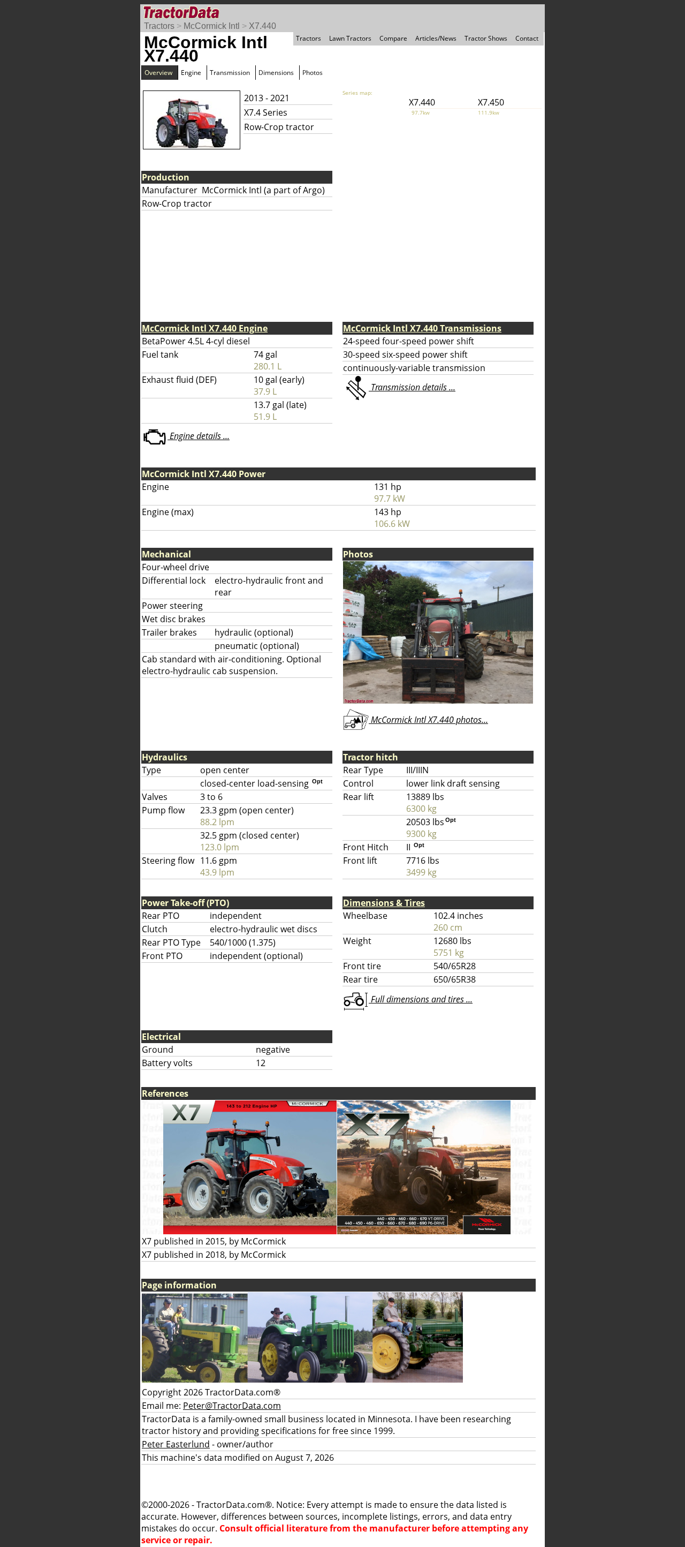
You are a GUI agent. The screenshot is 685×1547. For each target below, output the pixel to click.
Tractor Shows (486, 38)
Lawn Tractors (350, 38)
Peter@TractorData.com (232, 1406)
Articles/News (435, 38)
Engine (191, 72)
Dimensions (276, 72)
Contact (526, 38)
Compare (393, 38)
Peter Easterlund (176, 1444)
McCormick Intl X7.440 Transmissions (422, 328)
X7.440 (262, 26)
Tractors (159, 26)
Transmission (230, 72)
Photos (312, 72)
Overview (158, 72)
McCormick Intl (212, 26)
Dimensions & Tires (384, 903)
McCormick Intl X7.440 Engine (205, 328)
